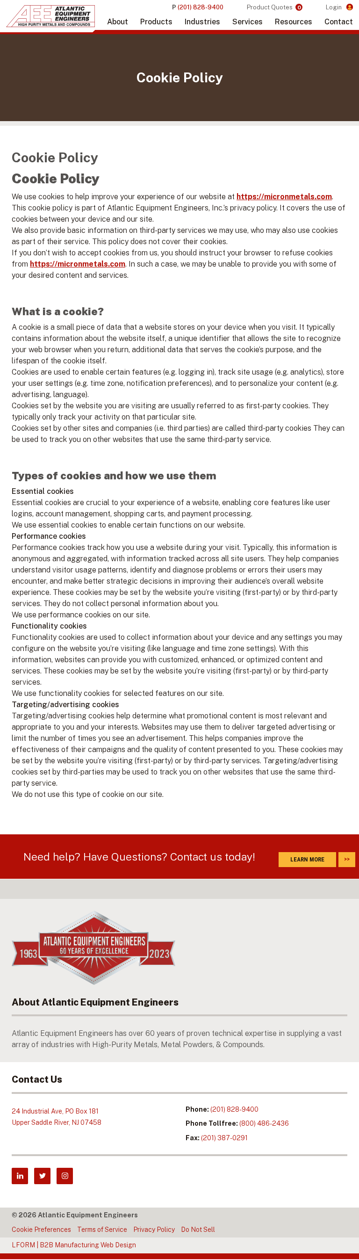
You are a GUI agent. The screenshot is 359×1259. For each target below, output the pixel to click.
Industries (202, 21)
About (117, 21)
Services (247, 21)
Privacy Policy (154, 1229)
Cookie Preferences (41, 1229)
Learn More (307, 859)
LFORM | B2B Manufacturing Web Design (74, 1245)
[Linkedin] (20, 1176)
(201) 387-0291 (224, 1138)
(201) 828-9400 (234, 1109)
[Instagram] (65, 1176)
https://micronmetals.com (284, 196)
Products (156, 21)
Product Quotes (274, 7)
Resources (293, 21)
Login (334, 7)
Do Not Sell (198, 1229)
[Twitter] (42, 1176)
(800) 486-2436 (264, 1123)
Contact (338, 21)
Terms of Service (102, 1229)
